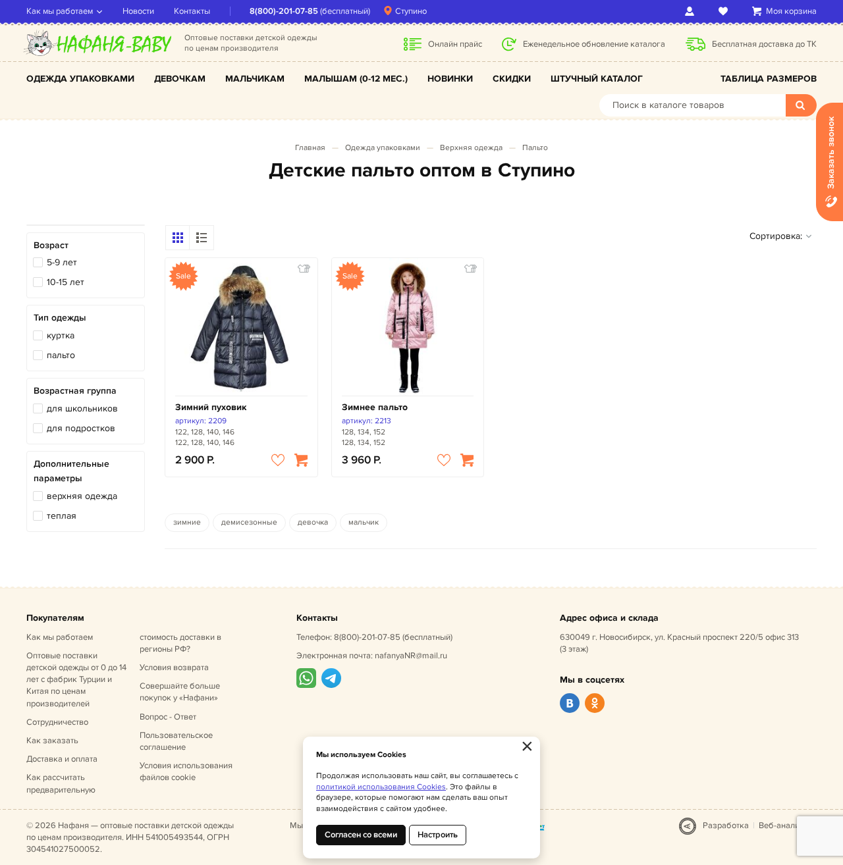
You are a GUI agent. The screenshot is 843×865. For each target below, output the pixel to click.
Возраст (51, 245)
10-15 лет (65, 282)
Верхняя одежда (471, 148)
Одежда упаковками (80, 78)
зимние (187, 522)
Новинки (450, 78)
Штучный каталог (597, 78)
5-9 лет (62, 262)
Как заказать (52, 740)
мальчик (363, 522)
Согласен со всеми (361, 834)
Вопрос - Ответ (168, 717)
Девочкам (179, 78)
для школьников (82, 408)
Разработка (726, 825)
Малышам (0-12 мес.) (356, 78)
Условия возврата (174, 667)
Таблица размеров (769, 78)
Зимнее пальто (375, 407)
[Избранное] (725, 11)
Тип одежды (60, 317)
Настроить (438, 834)
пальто (61, 355)
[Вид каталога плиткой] (178, 237)
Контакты (192, 11)
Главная (310, 148)
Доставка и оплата (61, 759)
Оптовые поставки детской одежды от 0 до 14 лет (76, 679)
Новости (138, 11)
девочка (313, 522)
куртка (60, 335)
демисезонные (249, 522)
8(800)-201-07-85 (284, 11)
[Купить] (301, 460)
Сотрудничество (57, 722)
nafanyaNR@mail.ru (411, 655)
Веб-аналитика (788, 825)
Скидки (512, 78)
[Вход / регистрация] (692, 11)
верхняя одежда (82, 496)
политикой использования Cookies (381, 787)
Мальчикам (255, 78)
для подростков (81, 428)
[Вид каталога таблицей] (201, 237)
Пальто (535, 148)
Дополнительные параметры (71, 471)
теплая (61, 515)
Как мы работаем (59, 11)
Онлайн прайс (455, 44)
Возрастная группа (75, 390)
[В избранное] (278, 460)
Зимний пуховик (210, 407)
